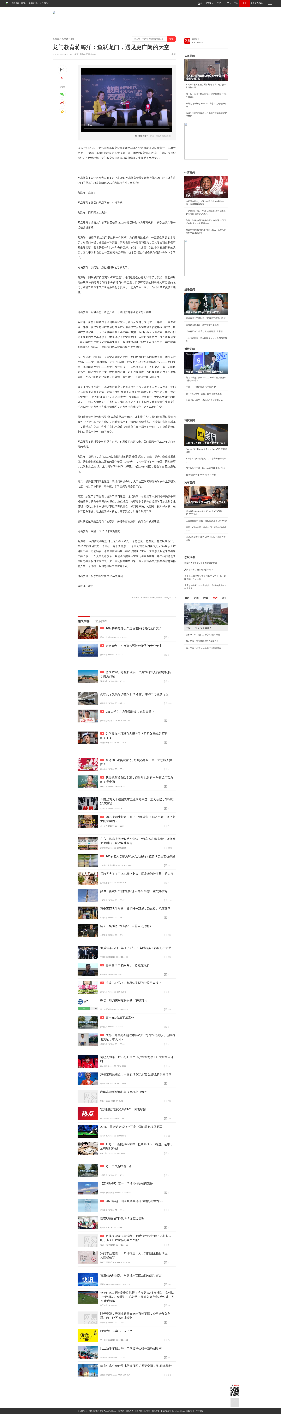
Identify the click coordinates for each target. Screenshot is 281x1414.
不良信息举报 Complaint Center (173, 1411)
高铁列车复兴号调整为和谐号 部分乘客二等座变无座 (134, 694)
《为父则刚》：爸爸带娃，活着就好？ (203, 647)
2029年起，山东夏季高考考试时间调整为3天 (134, 1201)
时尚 (196, 598)
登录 (244, 3)
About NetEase (110, 1411)
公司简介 (121, 1411)
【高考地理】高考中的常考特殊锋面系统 (126, 1183)
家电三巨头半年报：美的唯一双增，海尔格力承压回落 (135, 908)
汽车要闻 (189, 482)
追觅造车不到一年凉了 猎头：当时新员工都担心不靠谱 (135, 948)
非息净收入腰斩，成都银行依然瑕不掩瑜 (204, 400)
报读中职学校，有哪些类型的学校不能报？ (133, 982)
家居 (187, 598)
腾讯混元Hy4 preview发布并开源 (201, 474)
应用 (23, 3)
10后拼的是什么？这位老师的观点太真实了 (134, 628)
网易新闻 (195, 39)
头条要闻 (189, 55)
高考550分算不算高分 (120, 1017)
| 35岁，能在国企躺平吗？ (198, 569)
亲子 (224, 598)
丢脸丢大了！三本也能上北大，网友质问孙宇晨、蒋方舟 (136, 873)
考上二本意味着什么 (119, 1166)
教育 (205, 598)
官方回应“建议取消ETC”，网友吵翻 (123, 1109)
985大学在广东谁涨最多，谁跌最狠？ (130, 711)
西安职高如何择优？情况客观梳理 (122, 1218)
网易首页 (15, 3)
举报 (174, 54)
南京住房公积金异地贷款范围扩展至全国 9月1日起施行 (136, 1365)
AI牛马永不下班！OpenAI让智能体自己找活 (206, 468)
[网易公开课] (209, 3)
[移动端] (200, 3)
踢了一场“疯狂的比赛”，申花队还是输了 (126, 926)
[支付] (228, 3)
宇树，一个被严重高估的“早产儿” (201, 387)
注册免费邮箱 (256, 3)
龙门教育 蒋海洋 (141, 136)
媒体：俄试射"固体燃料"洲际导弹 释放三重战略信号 (134, 891)
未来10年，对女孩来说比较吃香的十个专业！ (135, 645)
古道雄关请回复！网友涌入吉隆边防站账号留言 (131, 1275)
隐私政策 (155, 1411)
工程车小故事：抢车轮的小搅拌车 (201, 653)
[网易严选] (219, 3)
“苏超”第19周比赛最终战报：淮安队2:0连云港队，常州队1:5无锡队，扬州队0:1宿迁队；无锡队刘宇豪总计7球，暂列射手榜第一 (137, 1297)
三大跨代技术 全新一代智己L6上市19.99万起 (206, 521)
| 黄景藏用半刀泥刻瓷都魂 (200, 563)
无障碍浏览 (33, 3)
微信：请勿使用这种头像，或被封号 (123, 1000)
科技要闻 (189, 420)
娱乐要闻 (189, 289)
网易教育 (65, 39)
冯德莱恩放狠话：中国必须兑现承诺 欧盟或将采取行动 (135, 1074)
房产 (215, 598)
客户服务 (146, 1411)
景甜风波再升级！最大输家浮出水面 (202, 325)
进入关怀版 (44, 3)
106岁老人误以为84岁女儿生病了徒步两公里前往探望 (140, 856)
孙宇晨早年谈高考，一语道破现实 (128, 965)
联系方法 (129, 1411)
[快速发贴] (62, 69)
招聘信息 (138, 1411)
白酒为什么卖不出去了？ (116, 1331)
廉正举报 (190, 1411)
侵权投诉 (199, 1411)
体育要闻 (189, 172)
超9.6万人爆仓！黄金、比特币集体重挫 (204, 393)
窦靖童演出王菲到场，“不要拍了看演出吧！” (206, 318)
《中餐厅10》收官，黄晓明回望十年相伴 (204, 331)
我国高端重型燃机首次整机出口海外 (123, 1092)
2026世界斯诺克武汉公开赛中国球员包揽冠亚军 (131, 1126)
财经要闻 (189, 348)
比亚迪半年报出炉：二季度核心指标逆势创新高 (131, 1348)
